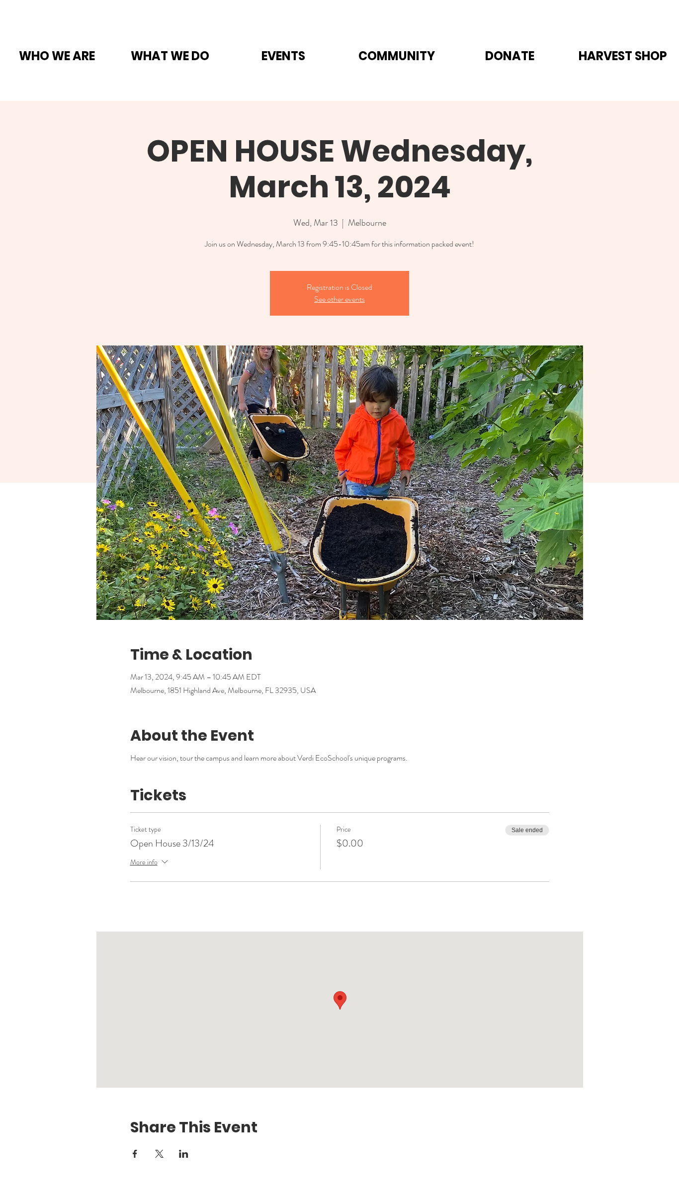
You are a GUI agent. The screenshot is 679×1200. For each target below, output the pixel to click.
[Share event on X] (159, 1154)
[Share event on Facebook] (135, 1154)
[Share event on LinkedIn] (183, 1154)
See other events (339, 299)
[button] (56, 55)
